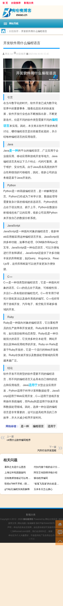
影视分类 (28, 2)
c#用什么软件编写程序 (19, 439)
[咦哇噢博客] (31, 12)
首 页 (5, 2)
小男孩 (32, 538)
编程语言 (38, 426)
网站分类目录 (51, 519)
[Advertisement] (31, 574)
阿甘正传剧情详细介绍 (45, 472)
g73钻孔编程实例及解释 (17, 489)
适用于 (33, 385)
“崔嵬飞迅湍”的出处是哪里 (47, 483)
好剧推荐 (16, 2)
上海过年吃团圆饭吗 (15, 472)
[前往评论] (59, 532)
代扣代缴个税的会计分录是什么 (48, 466)
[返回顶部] (59, 541)
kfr (11, 54)
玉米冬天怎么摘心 (43, 489)
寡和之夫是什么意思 (15, 466)
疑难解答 (31, 523)
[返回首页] (59, 524)
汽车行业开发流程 (46, 450)
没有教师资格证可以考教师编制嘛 (19, 478)
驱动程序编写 (41, 478)
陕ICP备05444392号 (45, 523)
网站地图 (22, 523)
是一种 (13, 150)
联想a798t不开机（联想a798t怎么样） (19, 483)
